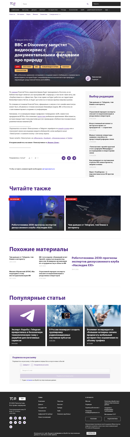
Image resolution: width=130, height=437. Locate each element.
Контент (42, 10)
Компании (15, 10)
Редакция (88, 404)
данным (15, 92)
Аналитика (43, 14)
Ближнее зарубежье (64, 414)
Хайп (82, 10)
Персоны (25, 10)
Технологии (73, 10)
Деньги (34, 10)
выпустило (42, 116)
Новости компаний (44, 417)
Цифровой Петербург (94, 10)
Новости (12, 14)
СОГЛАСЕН (91, 433)
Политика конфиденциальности (92, 411)
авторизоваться (48, 169)
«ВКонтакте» (38, 138)
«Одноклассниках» (59, 138)
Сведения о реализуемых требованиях (108, 409)
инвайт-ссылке (63, 128)
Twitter (69, 138)
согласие (29, 380)
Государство (53, 10)
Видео (28, 14)
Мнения (35, 14)
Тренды (63, 10)
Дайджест (26, 365)
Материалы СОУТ (110, 414)
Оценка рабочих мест (92, 408)
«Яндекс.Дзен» (53, 143)
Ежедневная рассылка (41, 365)
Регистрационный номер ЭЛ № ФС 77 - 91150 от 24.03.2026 (17, 411)
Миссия (87, 401)
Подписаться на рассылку (65, 376)
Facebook (47, 138)
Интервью (20, 14)
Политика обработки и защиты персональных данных (111, 403)
